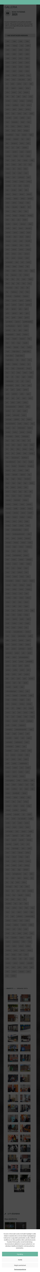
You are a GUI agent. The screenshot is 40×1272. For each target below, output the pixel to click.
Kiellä (20, 1260)
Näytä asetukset (20, 1265)
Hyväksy (20, 1254)
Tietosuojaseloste (20, 1269)
